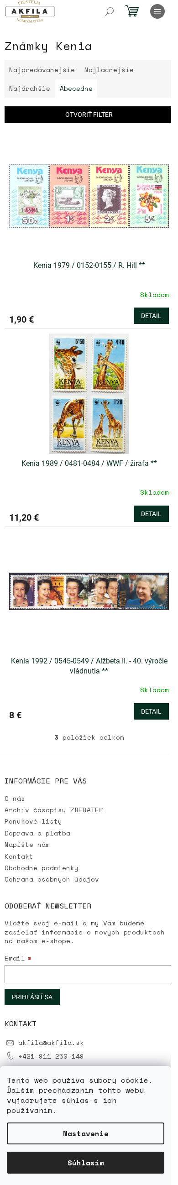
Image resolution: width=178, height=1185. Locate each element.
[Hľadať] (109, 11)
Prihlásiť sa (32, 997)
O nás (15, 798)
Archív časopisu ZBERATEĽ (54, 809)
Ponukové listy (33, 821)
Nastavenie (86, 1133)
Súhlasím (86, 1162)
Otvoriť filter (89, 114)
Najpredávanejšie (42, 69)
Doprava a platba (37, 833)
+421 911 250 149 (51, 1056)
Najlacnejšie (109, 69)
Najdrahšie (29, 88)
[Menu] (157, 11)
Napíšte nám (27, 844)
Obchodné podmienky (42, 867)
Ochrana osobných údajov (52, 879)
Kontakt (19, 856)
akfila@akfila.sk (51, 1042)
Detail (151, 315)
